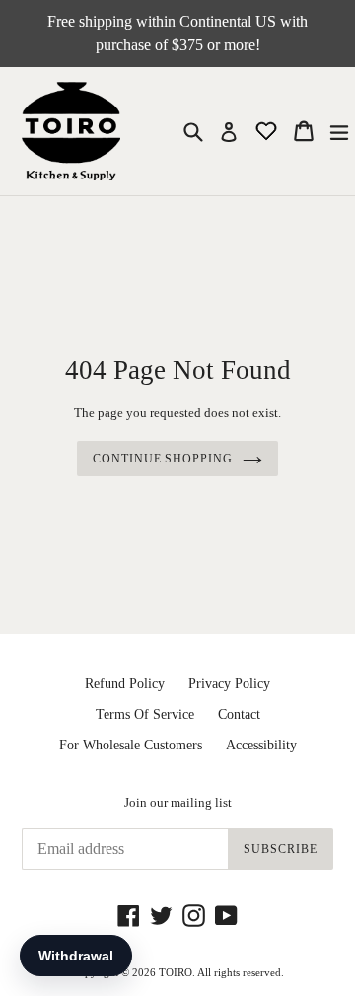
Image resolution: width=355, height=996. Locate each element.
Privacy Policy (229, 683)
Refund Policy (125, 683)
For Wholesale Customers (130, 745)
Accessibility (261, 745)
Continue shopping (163, 458)
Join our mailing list (178, 802)
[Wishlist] (268, 129)
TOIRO (175, 972)
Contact (239, 714)
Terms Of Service (145, 714)
